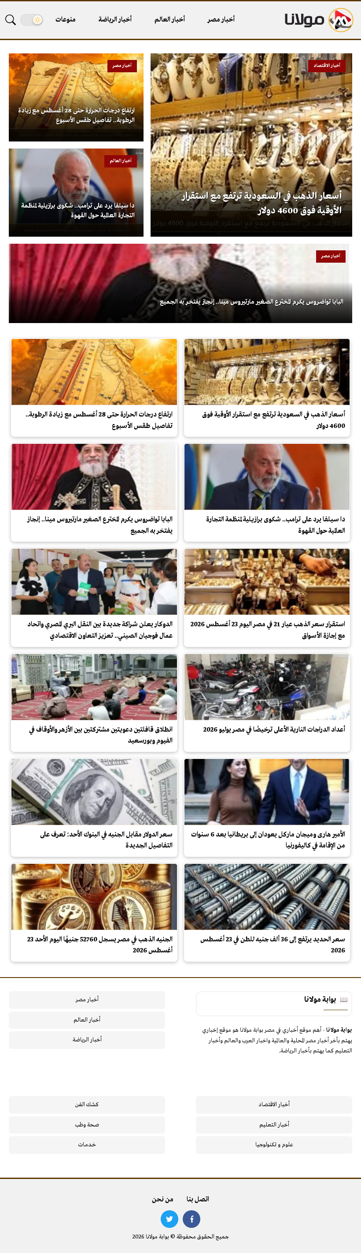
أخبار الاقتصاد (274, 1104)
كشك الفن (87, 1104)
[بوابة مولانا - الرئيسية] (318, 20)
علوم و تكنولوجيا (274, 1145)
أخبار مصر (221, 19)
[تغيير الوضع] (31, 20)
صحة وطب (87, 1125)
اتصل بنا (198, 1199)
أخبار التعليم (274, 1125)
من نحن (162, 1199)
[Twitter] (169, 1219)
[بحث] (10, 20)
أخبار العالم (170, 19)
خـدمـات (87, 1145)
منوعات (65, 19)
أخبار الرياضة (115, 19)
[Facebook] (191, 1219)
